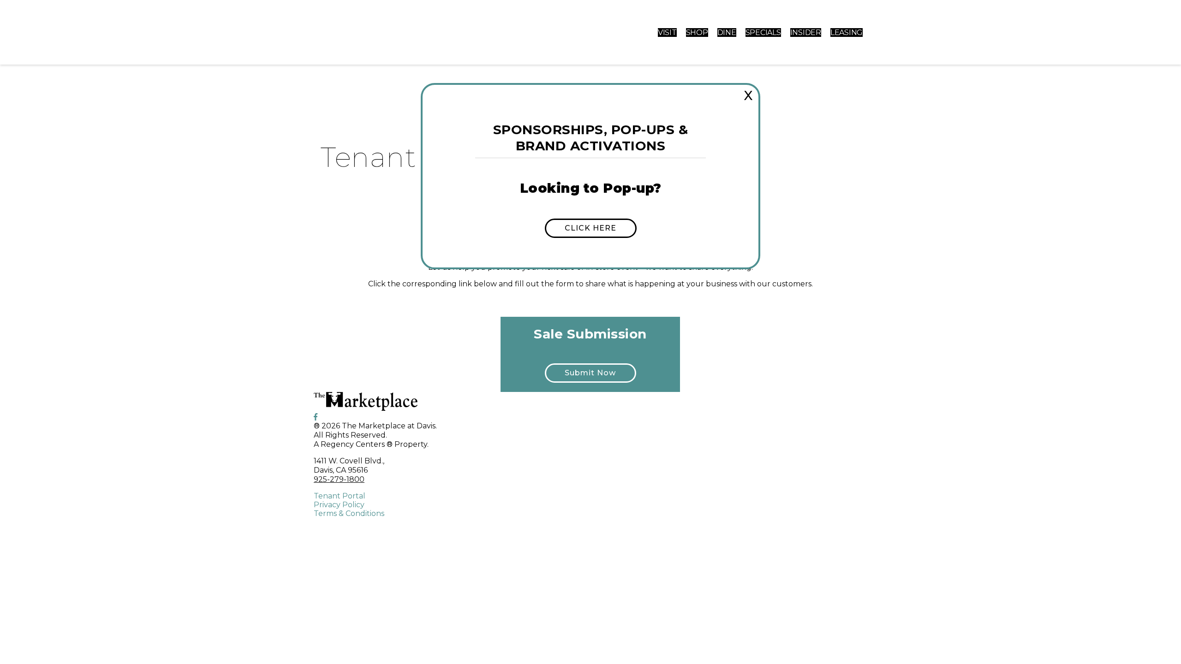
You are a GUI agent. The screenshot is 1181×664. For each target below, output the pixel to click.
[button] (591, 228)
